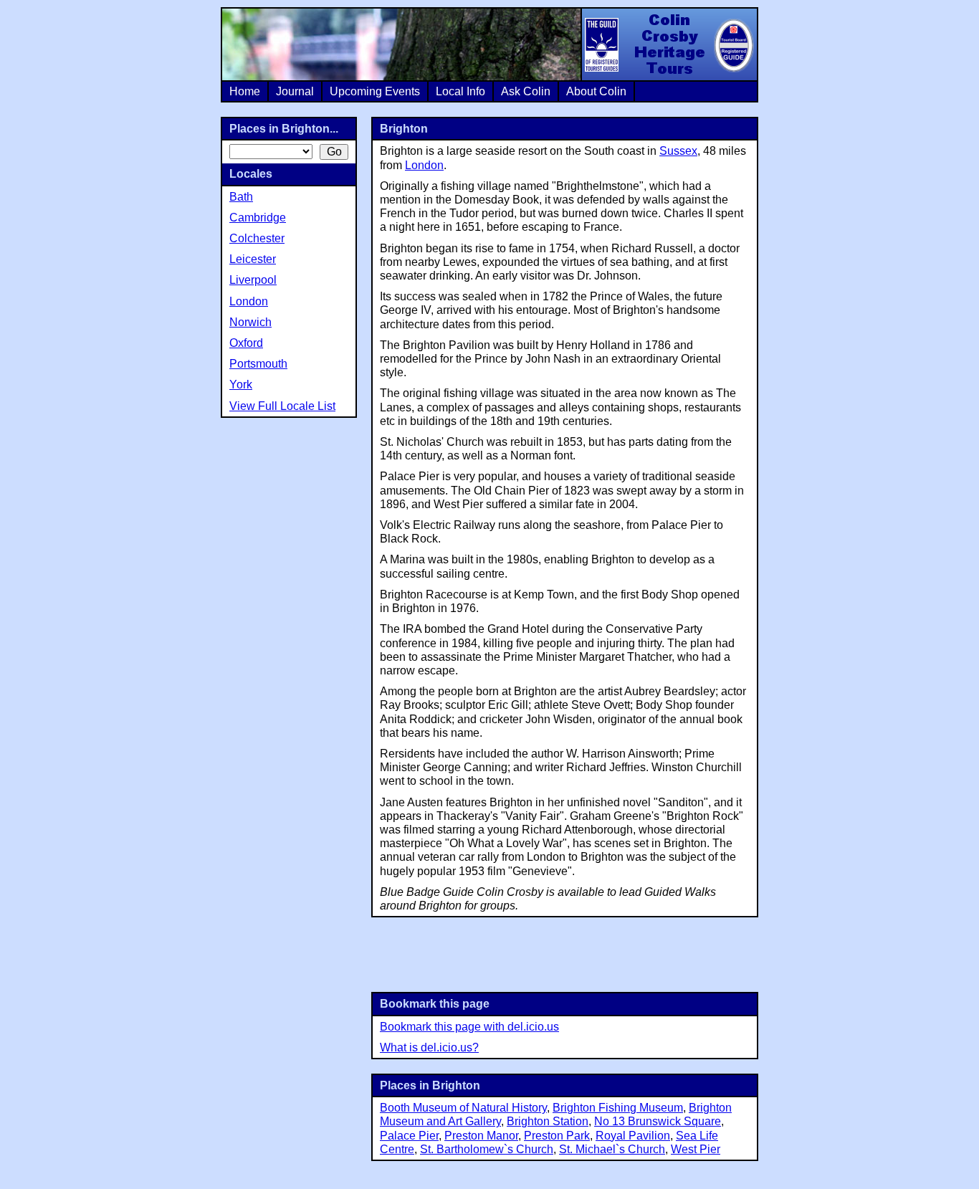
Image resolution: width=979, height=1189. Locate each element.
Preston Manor (481, 1136)
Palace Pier (409, 1136)
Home (244, 91)
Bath (241, 197)
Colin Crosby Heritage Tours (669, 44)
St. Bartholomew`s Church (486, 1149)
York (240, 384)
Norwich (250, 322)
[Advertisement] (564, 953)
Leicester (252, 259)
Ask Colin (525, 91)
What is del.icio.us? (429, 1047)
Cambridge (257, 217)
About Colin (596, 91)
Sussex (678, 151)
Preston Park (557, 1136)
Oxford (246, 343)
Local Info (460, 91)
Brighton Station (547, 1121)
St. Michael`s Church (612, 1149)
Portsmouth (258, 364)
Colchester (257, 238)
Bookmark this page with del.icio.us (469, 1027)
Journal (295, 91)
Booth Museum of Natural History (463, 1108)
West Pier (695, 1149)
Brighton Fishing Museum (618, 1108)
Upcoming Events (375, 91)
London (424, 165)
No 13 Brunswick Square (657, 1121)
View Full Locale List (282, 406)
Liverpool (253, 280)
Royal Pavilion (633, 1136)
